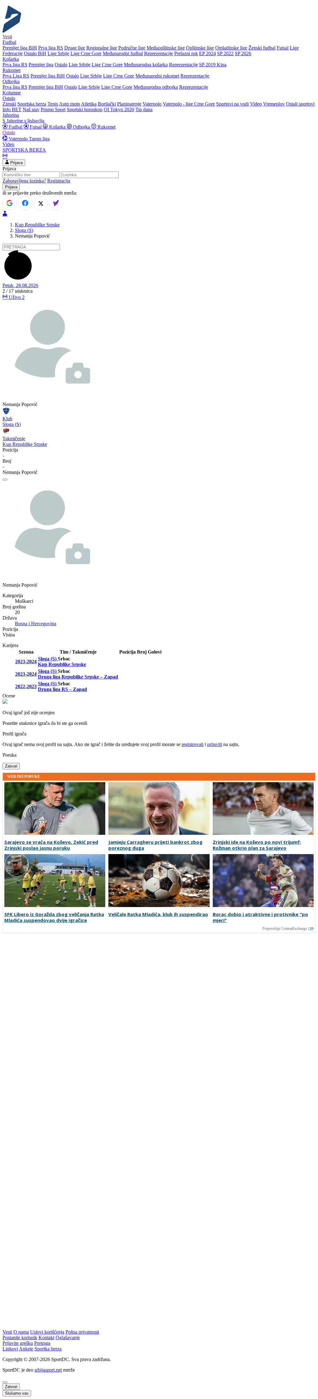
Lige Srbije (58, 53)
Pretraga (42, 1343)
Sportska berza (31, 103)
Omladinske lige (231, 47)
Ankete (26, 1348)
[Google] (9, 203)
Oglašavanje (68, 1337)
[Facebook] (25, 203)
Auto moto (69, 103)
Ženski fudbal (261, 47)
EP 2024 (207, 53)
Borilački (107, 103)
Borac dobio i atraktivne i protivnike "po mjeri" (260, 917)
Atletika (89, 103)
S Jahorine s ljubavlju (23, 120)
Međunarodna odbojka (156, 87)
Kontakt (46, 1337)
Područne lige (131, 47)
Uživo (16, 297)
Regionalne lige (101, 47)
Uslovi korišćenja (47, 1332)
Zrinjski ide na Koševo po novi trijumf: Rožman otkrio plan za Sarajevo (257, 845)
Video (256, 103)
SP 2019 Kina (212, 64)
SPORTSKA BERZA (24, 150)
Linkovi (10, 1348)
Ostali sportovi (300, 103)
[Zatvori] (4, 479)
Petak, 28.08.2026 (20, 285)
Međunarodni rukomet (157, 75)
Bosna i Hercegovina (35, 623)
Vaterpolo (152, 103)
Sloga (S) (24, 230)
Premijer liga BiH (19, 47)
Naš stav (31, 109)
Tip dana (143, 109)
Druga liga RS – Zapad (62, 689)
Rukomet (106, 127)
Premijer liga (41, 64)
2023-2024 (26, 661)
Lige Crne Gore (86, 53)
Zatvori (11, 766)
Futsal (282, 47)
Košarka (57, 127)
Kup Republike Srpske (37, 224)
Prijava (16, 162)
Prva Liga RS (15, 75)
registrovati (192, 744)
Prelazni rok (186, 53)
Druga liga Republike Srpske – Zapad (78, 676)
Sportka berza (47, 1348)
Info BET (11, 109)
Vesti (7, 36)
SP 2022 (225, 53)
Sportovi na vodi (232, 103)
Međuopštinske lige (166, 47)
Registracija (58, 180)
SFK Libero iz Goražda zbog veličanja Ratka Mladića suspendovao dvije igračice (54, 917)
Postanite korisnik (19, 1337)
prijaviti (214, 744)
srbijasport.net (48, 1370)
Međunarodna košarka (146, 64)
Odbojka (81, 127)
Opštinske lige (200, 47)
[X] (41, 203)
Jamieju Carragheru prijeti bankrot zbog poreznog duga (155, 845)
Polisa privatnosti (82, 1332)
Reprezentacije (158, 53)
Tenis (53, 103)
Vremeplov (274, 103)
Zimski (9, 103)
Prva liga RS (50, 47)
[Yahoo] (56, 203)
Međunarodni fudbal (123, 53)
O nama (21, 1332)
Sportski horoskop (84, 109)
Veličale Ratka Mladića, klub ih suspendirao (158, 914)
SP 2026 (243, 53)
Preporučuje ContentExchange (284, 928)
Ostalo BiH (35, 53)
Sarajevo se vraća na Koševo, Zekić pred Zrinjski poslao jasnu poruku (51, 845)
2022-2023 (26, 686)
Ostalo (61, 64)
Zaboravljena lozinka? (24, 180)
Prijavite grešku (17, 1343)
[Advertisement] (27, 1029)
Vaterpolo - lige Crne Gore (189, 103)
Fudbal (15, 127)
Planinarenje (129, 103)
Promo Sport (53, 109)
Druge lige (74, 47)
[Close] (4, 1382)
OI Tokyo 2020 (119, 109)
